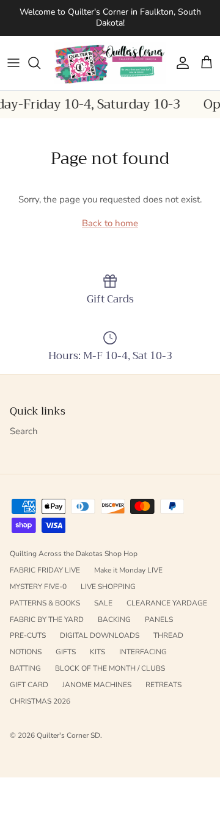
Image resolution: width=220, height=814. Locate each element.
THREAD (168, 635)
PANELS (159, 619)
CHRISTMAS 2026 (40, 701)
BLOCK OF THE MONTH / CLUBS (110, 668)
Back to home (110, 223)
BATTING (25, 668)
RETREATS (163, 685)
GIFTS (66, 652)
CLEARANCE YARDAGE (167, 603)
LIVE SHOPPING (108, 586)
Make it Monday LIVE (128, 570)
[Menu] (13, 62)
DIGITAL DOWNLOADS (99, 635)
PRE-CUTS (28, 635)
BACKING (114, 619)
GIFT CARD (29, 685)
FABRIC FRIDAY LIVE (45, 570)
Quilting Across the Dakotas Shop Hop (74, 554)
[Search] (40, 62)
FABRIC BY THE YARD (47, 619)
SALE (103, 603)
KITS (97, 652)
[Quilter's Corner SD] (110, 63)
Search (24, 431)
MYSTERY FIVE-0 (38, 586)
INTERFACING (143, 652)
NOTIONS (26, 652)
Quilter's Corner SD (68, 735)
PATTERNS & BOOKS (45, 603)
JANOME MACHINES (96, 685)
